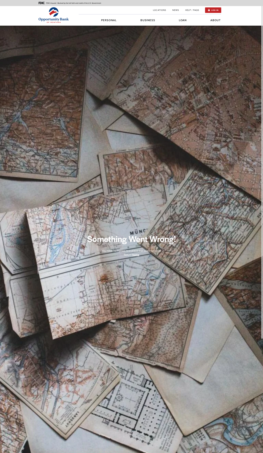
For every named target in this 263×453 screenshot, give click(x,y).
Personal (109, 20)
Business (147, 20)
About (215, 20)
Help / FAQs (192, 10)
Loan (183, 20)
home (135, 255)
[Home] (54, 15)
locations (159, 10)
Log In (214, 10)
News (175, 10)
